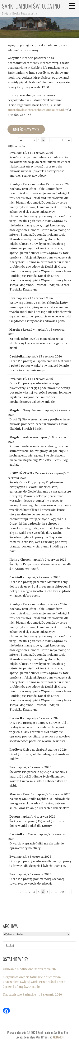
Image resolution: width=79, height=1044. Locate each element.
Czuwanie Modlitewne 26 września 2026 (30, 969)
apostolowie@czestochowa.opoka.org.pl (35, 110)
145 (61, 140)
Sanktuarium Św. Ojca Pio (31, 6)
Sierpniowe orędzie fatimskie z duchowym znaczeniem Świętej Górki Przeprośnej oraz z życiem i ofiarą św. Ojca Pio (34, 982)
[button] (73, 6)
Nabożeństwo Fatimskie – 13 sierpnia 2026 (32, 994)
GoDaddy (58, 1037)
